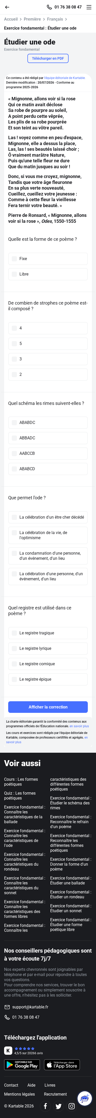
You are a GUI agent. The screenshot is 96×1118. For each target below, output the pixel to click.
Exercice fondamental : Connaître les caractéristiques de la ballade (24, 814)
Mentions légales (19, 1094)
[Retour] (9, 6)
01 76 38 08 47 (68, 7)
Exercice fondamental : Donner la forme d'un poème (70, 864)
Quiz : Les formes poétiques (20, 796)
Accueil (11, 19)
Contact (11, 1085)
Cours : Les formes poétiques (21, 782)
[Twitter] (58, 1106)
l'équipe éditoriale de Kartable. (65, 78)
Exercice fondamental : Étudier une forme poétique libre (70, 924)
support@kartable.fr (30, 1007)
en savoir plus (79, 726)
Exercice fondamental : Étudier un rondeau (70, 894)
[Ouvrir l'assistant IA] (85, 1098)
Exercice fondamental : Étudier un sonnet (70, 908)
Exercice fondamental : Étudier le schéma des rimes (70, 803)
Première (32, 19)
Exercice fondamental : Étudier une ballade (70, 880)
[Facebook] (45, 1106)
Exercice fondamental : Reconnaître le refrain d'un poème (70, 821)
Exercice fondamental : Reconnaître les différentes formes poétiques (70, 843)
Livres (50, 1085)
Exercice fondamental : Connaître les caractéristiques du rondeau (24, 862)
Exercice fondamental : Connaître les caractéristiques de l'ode (24, 838)
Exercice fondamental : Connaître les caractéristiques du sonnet (24, 885)
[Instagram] (71, 1106)
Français (55, 19)
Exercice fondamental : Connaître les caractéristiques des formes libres (24, 909)
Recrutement (55, 1094)
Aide (31, 1085)
